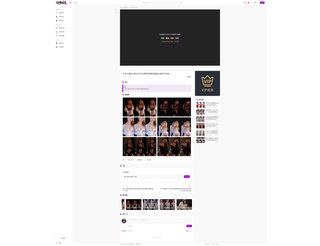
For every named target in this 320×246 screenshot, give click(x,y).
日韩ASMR (61, 35)
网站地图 (138, 244)
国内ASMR (61, 28)
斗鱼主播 (131, 7)
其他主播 (61, 20)
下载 (187, 176)
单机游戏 (61, 43)
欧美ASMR (61, 32)
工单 (75, 3)
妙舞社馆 (126, 7)
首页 (71, 3)
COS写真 (61, 47)
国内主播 (61, 13)
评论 (189, 226)
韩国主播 (61, 16)
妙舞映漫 (132, 244)
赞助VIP (63, 238)
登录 (262, 2)
